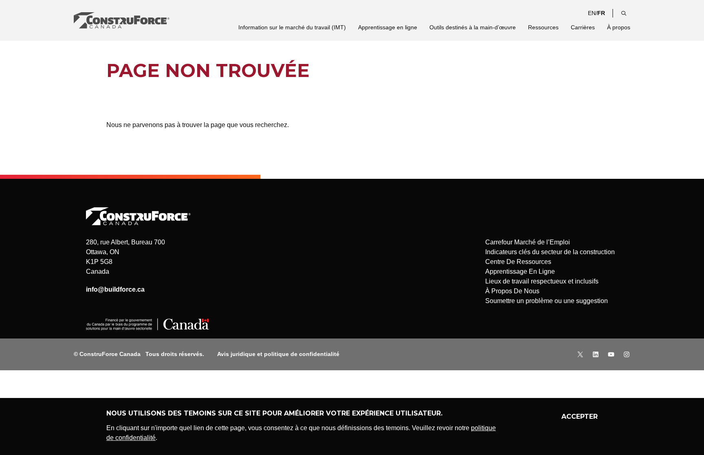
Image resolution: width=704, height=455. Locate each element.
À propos (618, 27)
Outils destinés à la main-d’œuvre (472, 27)
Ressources (543, 27)
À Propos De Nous (512, 291)
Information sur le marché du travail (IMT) (292, 27)
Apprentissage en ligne (387, 27)
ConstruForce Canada (121, 20)
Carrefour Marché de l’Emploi (527, 242)
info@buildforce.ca (115, 289)
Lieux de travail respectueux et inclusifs (541, 281)
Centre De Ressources (518, 261)
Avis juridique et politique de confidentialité (278, 354)
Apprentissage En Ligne (520, 271)
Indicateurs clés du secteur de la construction (550, 251)
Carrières (583, 27)
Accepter (579, 416)
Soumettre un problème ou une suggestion (546, 300)
